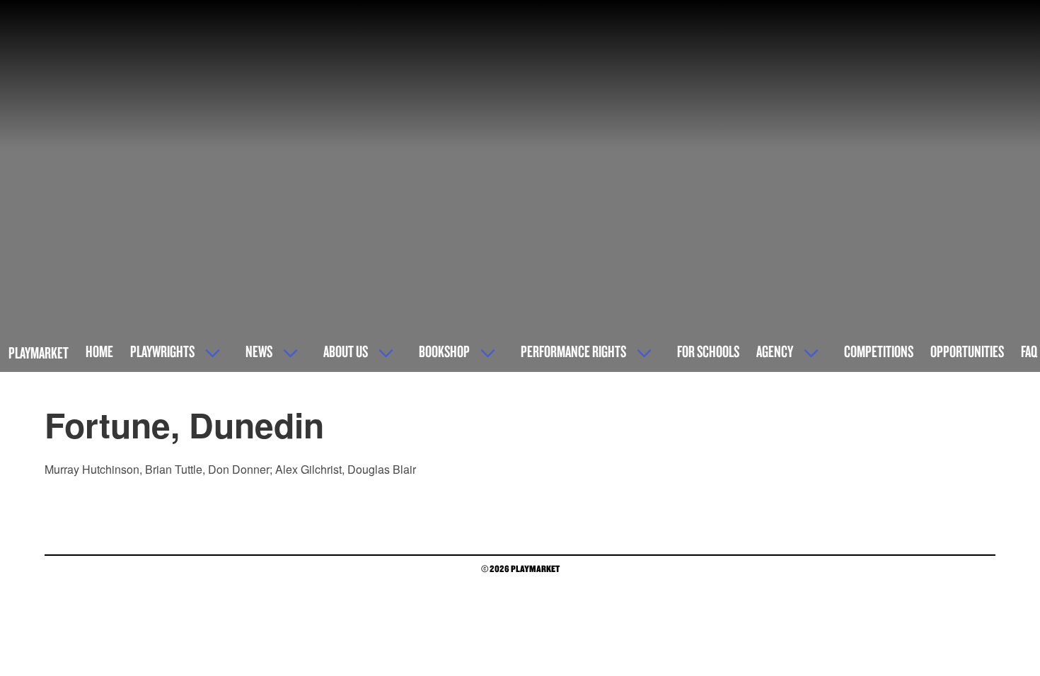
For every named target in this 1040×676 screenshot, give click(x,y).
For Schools (708, 351)
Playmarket (38, 352)
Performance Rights (573, 351)
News (258, 351)
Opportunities (967, 351)
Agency (774, 351)
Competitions (878, 351)
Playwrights (162, 351)
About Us (345, 351)
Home (99, 351)
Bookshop (444, 351)
